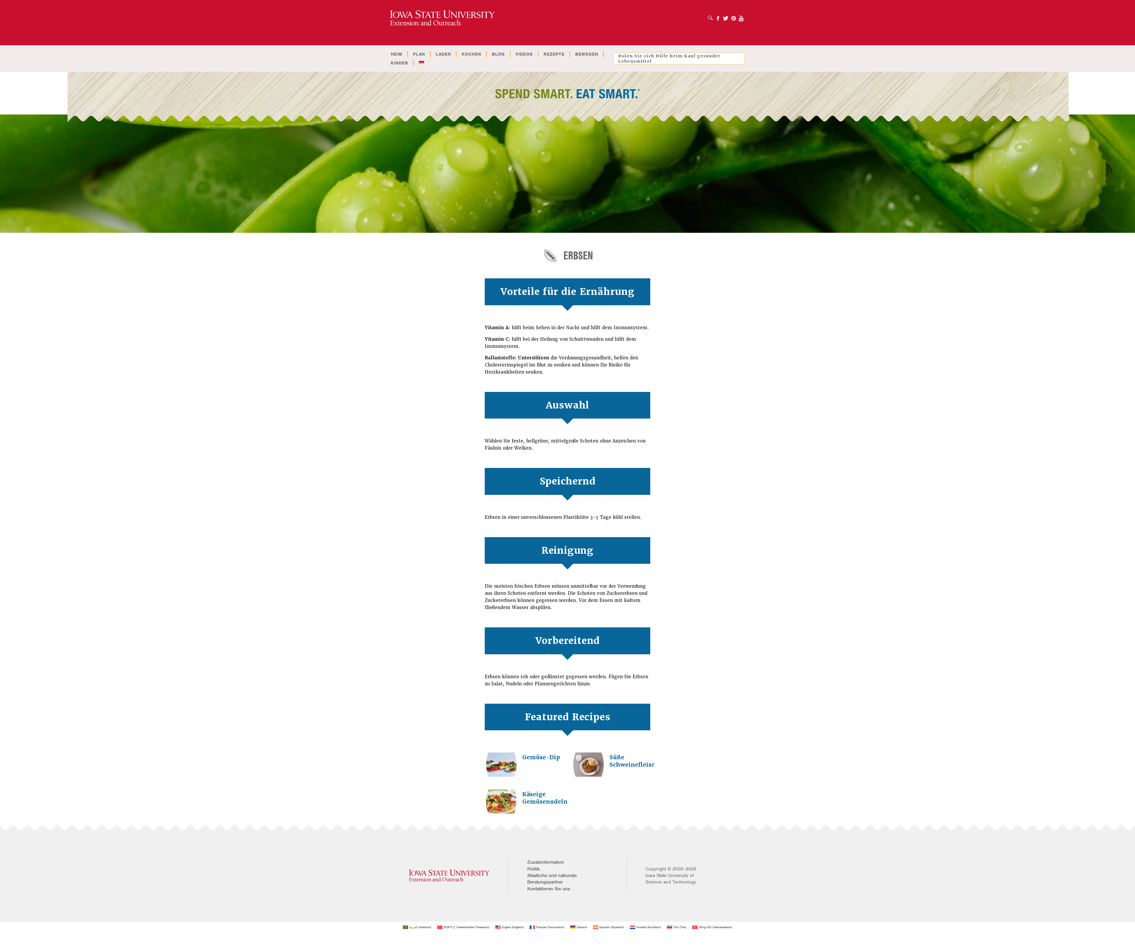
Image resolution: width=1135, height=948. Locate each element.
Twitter (725, 16)
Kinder (399, 63)
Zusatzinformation (545, 862)
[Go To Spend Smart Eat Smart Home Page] (442, 18)
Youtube (741, 16)
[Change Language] (421, 63)
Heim (396, 54)
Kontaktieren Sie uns (548, 889)
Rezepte (554, 54)
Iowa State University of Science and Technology (671, 879)
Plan (419, 54)
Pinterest (733, 16)
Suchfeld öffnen (712, 16)
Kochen (471, 54)
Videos (524, 54)
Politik (533, 869)
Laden (443, 54)
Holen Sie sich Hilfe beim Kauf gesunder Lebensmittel (669, 58)
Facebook (717, 16)
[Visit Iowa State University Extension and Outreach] (449, 875)
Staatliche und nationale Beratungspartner (552, 879)
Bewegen (586, 54)
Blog (498, 54)
